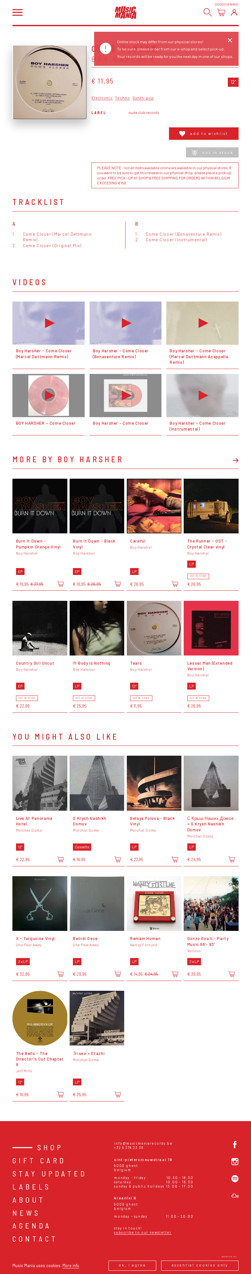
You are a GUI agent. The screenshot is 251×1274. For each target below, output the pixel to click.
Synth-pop (143, 98)
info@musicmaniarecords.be (143, 1143)
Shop (50, 1147)
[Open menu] (17, 12)
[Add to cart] (60, 584)
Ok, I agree (132, 1265)
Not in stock (217, 152)
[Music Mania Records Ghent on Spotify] (235, 1178)
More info (70, 1265)
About (28, 1199)
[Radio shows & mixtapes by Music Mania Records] (235, 1195)
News (26, 1212)
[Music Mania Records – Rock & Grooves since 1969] (126, 12)
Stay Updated (49, 1173)
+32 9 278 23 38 (128, 1147)
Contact (35, 1238)
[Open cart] (221, 12)
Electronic (102, 98)
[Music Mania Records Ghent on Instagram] (235, 1161)
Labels (31, 1186)
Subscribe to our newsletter (142, 1232)
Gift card (39, 1160)
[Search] (208, 12)
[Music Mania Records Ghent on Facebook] (235, 1144)
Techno (122, 98)
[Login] (234, 12)
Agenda (32, 1225)
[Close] (229, 40)
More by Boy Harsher (68, 459)
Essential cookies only (200, 1265)
